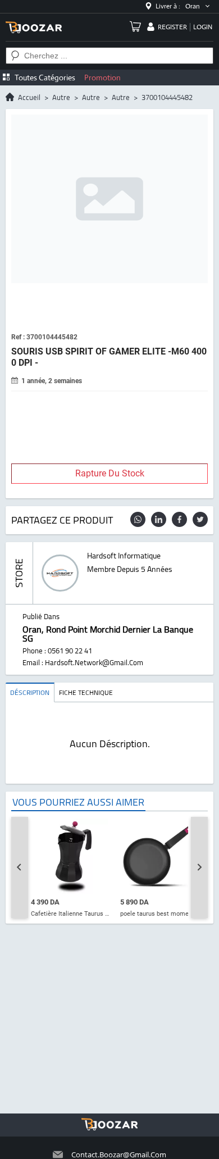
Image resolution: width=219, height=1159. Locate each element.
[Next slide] (199, 867)
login (202, 26)
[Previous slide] (19, 867)
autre (61, 97)
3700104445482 (167, 97)
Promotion (102, 77)
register (172, 26)
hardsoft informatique (124, 555)
